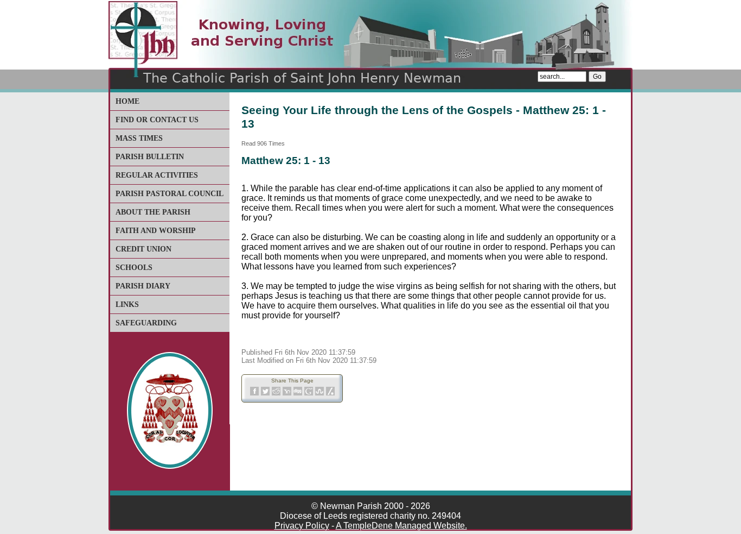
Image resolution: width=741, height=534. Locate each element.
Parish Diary (143, 286)
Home (127, 101)
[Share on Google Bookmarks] (308, 394)
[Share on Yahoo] (287, 394)
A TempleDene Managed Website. (401, 525)
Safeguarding (146, 323)
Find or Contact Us (157, 120)
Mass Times (139, 138)
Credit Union (143, 249)
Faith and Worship (156, 231)
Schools (134, 267)
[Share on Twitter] (265, 394)
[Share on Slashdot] (330, 394)
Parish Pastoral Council (169, 194)
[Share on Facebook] (254, 394)
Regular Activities (157, 175)
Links (127, 304)
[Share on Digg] (297, 394)
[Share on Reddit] (276, 394)
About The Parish (153, 212)
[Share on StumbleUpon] (319, 394)
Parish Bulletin (150, 157)
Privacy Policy (301, 525)
